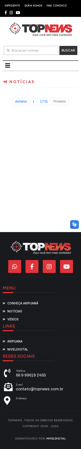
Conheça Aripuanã (22, 303)
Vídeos (13, 319)
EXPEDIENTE (12, 6)
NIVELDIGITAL (56, 438)
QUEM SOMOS (33, 6)
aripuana (14, 341)
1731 (44, 101)
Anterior (21, 101)
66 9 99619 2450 (31, 375)
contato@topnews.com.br (39, 389)
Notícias (14, 311)
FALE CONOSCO (57, 6)
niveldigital (17, 349)
